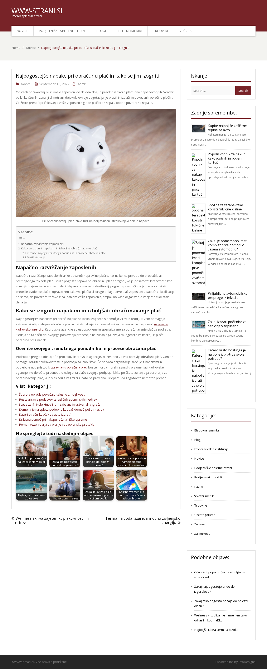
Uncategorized (204, 515)
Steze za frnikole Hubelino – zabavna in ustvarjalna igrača (60, 404)
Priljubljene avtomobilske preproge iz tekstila (227, 295)
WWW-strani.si (37, 10)
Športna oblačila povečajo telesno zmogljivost (52, 394)
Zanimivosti (202, 533)
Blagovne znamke (206, 430)
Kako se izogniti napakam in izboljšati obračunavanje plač (59, 248)
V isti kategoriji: (36, 257)
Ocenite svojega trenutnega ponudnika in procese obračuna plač (66, 253)
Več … (184, 31)
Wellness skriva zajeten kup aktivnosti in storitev (50, 520)
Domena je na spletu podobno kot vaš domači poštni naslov (61, 409)
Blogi (101, 31)
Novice (22, 31)
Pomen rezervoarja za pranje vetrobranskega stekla (56, 424)
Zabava (199, 524)
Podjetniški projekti (208, 477)
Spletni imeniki (129, 31)
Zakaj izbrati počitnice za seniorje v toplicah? (227, 323)
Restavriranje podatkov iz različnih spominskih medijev (58, 399)
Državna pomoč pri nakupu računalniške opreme (53, 419)
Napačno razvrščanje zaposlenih (42, 244)
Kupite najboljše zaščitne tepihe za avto (227, 127)
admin (82, 84)
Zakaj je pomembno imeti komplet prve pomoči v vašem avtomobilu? (227, 245)
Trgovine (161, 31)
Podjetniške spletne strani (62, 31)
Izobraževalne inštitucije (211, 449)
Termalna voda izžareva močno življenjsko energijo (142, 520)
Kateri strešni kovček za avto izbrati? (45, 414)
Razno (198, 486)
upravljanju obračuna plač (69, 367)
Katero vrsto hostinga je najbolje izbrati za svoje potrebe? (227, 354)
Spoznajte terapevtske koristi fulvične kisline (225, 207)
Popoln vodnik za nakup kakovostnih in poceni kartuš (227, 158)
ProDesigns (247, 662)
